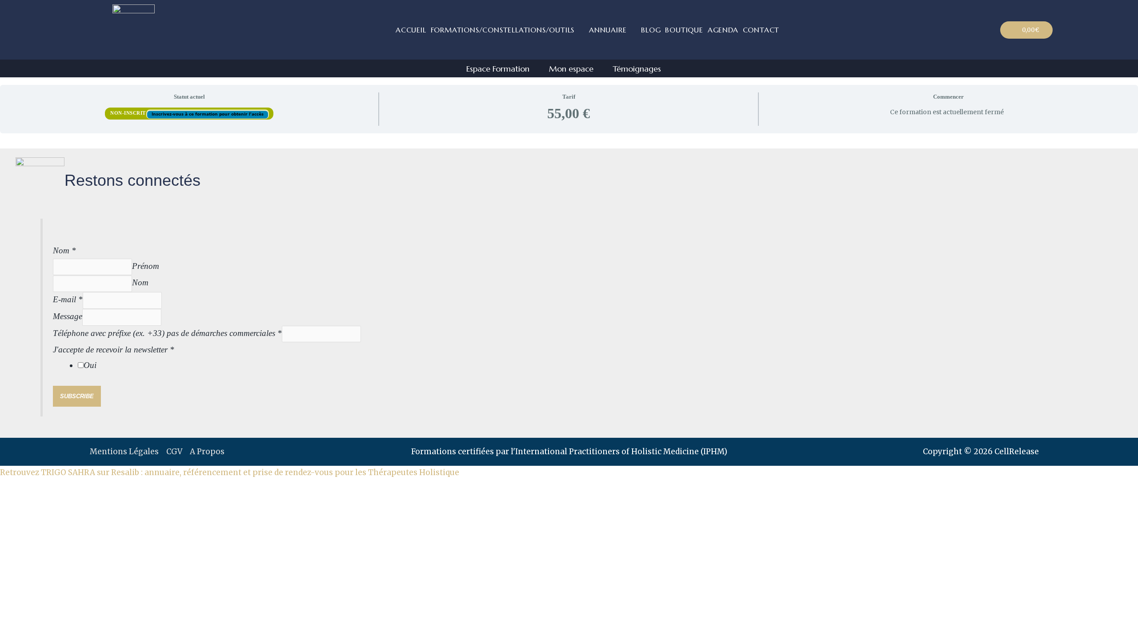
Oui (90, 365)
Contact (761, 29)
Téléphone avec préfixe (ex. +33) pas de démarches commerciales (167, 333)
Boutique (684, 29)
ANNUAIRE (607, 29)
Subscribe (77, 396)
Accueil (411, 29)
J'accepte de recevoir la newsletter (113, 349)
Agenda (723, 29)
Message (67, 316)
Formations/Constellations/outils (503, 29)
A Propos (207, 451)
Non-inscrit (128, 113)
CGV (174, 451)
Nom (64, 250)
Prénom (145, 266)
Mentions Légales (124, 451)
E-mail (68, 299)
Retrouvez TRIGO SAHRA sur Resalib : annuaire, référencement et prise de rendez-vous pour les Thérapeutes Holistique (229, 472)
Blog (651, 29)
